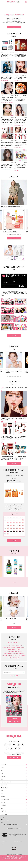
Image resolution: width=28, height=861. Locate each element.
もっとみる (14, 238)
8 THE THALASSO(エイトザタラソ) (14, 504)
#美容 (7, 80)
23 (5, 531)
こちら (15, 835)
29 (23, 531)
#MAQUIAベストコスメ (9, 645)
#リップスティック (20, 147)
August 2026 (14, 514)
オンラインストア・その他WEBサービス (10, 824)
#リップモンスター (22, 655)
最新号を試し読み (14, 718)
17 (8, 528)
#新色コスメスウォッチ (16, 649)
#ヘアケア (16, 125)
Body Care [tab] (21, 387)
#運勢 (17, 170)
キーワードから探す (14, 675)
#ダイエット (15, 655)
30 (5, 534)
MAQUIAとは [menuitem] (4, 814)
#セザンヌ (10, 657)
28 (20, 531)
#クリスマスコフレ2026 (20, 645)
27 (17, 531)
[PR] (14, 252)
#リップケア (4, 655)
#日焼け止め (21, 653)
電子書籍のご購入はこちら (14, 721)
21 (20, 528)
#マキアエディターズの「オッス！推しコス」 (14, 651)
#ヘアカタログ (15, 653)
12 (14, 525)
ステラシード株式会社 (14, 505)
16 (5, 528)
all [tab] (3, 387)
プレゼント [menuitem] (3, 805)
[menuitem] (14, 764)
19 (14, 528)
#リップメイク (19, 80)
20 (17, 528)
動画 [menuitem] (2, 808)
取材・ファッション (5, 819)
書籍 (2, 822)
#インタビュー (3, 80)
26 (14, 531)
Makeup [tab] (14, 387)
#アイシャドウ (6, 58)
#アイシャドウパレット (9, 102)
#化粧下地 (10, 655)
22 (23, 528)
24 (8, 531)
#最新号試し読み (16, 657)
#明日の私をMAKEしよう (14, 642)
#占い (15, 170)
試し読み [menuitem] (3, 802)
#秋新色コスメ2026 (6, 647)
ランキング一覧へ (14, 463)
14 (20, 525)
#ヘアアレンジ (20, 125)
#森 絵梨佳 (13, 647)
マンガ (2, 817)
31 (8, 534)
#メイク (2, 147)
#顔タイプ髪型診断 (7, 653)
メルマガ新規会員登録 (14, 757)
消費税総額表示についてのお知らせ (14, 828)
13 (17, 525)
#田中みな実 (23, 647)
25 (11, 531)
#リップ (2, 58)
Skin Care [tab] (8, 387)
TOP (14, 27)
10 (8, 525)
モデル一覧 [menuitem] (3, 811)
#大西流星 (18, 647)
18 (11, 528)
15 (23, 525)
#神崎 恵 (9, 649)
